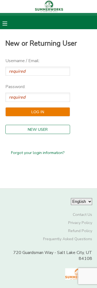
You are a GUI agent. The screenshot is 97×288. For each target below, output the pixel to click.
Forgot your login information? (38, 152)
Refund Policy (80, 230)
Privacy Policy (80, 222)
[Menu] (9, 23)
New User (38, 129)
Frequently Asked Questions (67, 239)
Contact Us (82, 214)
